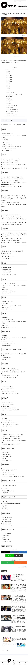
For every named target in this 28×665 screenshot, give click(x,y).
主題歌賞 (9, 103)
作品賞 (9, 71)
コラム (3, 546)
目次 (12, 67)
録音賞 (9, 98)
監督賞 (9, 73)
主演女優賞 (10, 77)
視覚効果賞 (10, 96)
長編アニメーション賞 (12, 105)
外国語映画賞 (10, 107)
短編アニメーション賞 (12, 115)
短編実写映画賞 (11, 113)
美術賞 (9, 90)
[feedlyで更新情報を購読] (7, 562)
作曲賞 (9, 101)
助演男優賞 (10, 79)
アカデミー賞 (9, 546)
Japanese (18, 1)
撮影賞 (9, 86)
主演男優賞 (10, 75)
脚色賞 (9, 84)
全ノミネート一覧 (10, 69)
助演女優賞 (10, 81)
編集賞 (9, 88)
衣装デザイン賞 (11, 92)
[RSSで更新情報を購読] (20, 562)
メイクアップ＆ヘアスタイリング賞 (15, 94)
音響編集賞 (10, 99)
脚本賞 (9, 83)
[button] (18, 555)
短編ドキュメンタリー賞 (13, 111)
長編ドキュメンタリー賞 (13, 109)
